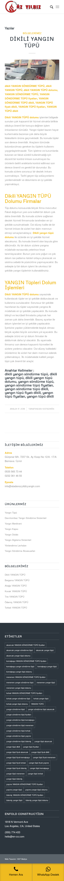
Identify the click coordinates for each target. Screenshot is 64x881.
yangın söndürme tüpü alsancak (41, 709)
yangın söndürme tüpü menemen (19, 725)
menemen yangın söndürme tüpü (19, 682)
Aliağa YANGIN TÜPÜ (16, 585)
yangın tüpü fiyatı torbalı (16, 762)
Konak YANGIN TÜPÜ (16, 591)
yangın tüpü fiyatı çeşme (39, 762)
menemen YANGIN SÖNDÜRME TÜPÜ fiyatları (25, 677)
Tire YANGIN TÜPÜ (14, 596)
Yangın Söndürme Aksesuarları (20, 550)
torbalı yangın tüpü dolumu (17, 703)
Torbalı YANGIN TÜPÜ (16, 607)
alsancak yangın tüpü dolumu (18, 655)
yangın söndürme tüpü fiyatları (18, 714)
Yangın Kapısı (11, 529)
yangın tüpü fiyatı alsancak (17, 752)
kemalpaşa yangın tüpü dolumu (19, 671)
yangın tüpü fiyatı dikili (40, 752)
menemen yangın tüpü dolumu (18, 687)
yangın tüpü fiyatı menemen (44, 757)
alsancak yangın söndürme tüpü (19, 650)
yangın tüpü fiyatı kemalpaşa (18, 757)
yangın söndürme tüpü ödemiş (18, 741)
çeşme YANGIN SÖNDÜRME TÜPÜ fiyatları (24, 784)
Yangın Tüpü (11, 512)
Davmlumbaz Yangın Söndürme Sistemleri (25, 518)
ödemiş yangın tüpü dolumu (37, 800)
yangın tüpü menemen (15, 773)
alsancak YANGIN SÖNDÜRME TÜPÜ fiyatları (25, 645)
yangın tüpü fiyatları (31, 746)
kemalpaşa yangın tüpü (47, 666)
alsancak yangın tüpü (45, 650)
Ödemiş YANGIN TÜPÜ (16, 602)
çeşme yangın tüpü (14, 789)
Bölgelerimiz (32, 33)
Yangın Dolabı (11, 534)
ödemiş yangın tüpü (14, 800)
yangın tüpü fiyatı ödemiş (16, 768)
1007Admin (48, 409)
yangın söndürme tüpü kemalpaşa (20, 720)
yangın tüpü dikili (13, 746)
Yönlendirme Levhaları (15, 545)
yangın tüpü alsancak (43, 741)
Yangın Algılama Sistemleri (18, 539)
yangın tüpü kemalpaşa (39, 768)
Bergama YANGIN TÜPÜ (17, 580)
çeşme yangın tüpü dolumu (36, 789)
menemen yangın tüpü (46, 682)
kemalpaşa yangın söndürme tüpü (20, 666)
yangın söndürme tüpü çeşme (18, 736)
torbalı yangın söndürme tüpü (18, 698)
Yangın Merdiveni (13, 523)
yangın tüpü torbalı (35, 773)
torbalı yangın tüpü (40, 698)
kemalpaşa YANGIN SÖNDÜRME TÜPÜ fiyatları (26, 661)
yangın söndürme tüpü (15, 709)
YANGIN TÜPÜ (37, 703)
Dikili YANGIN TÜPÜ (15, 574)
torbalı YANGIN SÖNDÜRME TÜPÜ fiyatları (24, 693)
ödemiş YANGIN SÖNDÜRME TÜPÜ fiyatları (24, 795)
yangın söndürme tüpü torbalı (18, 730)
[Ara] (50, 6)
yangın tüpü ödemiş (14, 778)
